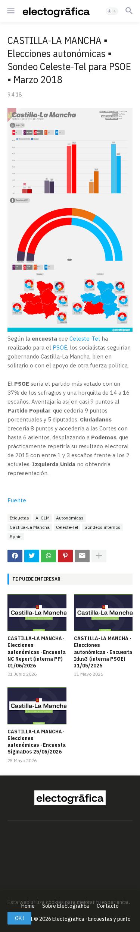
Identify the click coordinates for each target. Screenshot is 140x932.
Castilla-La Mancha (30, 527)
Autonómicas (70, 518)
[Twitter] (31, 556)
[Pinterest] (65, 556)
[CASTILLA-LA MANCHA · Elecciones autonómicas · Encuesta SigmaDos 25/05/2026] (36, 705)
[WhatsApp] (48, 556)
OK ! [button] (19, 918)
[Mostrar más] (98, 556)
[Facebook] (14, 556)
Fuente (16, 500)
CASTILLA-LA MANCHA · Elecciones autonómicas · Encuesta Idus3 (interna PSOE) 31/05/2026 (103, 652)
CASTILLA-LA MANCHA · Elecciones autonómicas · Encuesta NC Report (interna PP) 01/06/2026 (36, 652)
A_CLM (42, 518)
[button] (10, 11)
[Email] (82, 556)
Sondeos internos (102, 527)
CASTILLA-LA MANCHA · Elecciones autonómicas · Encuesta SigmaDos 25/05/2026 (36, 741)
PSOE (60, 347)
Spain (16, 536)
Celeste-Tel (84, 338)
